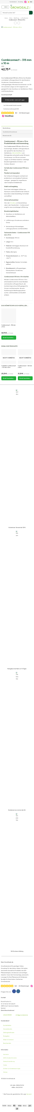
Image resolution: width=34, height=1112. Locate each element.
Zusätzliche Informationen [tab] (10, 132)
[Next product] (15, 23)
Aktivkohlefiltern (17, 153)
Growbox (13, 203)
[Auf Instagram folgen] (18, 991)
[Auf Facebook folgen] (14, 991)
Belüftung (16, 18)
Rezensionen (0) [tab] (7, 135)
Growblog (20, 1)
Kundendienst (13, 1)
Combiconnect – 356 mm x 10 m (8, 325)
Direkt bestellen (8, 378)
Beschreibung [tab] (6, 128)
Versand (28, 1094)
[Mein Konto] (32, 7)
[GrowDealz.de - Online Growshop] (20, 7)
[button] (5, 7)
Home (6, 18)
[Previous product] (18, 23)
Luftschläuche (24, 18)
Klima (10, 18)
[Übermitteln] (31, 12)
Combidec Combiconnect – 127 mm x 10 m (8, 366)
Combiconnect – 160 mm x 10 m (25, 366)
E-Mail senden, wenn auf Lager (15, 100)
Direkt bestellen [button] (8, 337)
